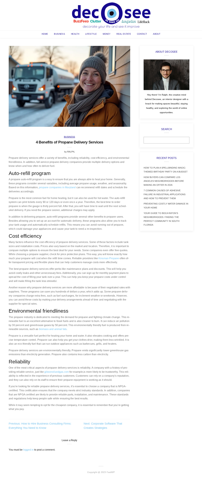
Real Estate (123, 34)
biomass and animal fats (53, 329)
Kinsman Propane (108, 258)
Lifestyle (91, 34)
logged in (28, 449)
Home (45, 34)
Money (107, 34)
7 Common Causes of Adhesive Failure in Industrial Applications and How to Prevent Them (164, 194)
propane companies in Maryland (57, 187)
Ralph (70, 152)
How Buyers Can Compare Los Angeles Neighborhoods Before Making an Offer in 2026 (164, 181)
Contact (142, 34)
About (156, 34)
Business (59, 34)
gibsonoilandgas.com (56, 371)
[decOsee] (111, 15)
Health (75, 34)
